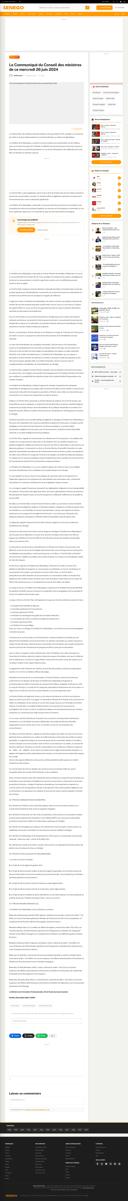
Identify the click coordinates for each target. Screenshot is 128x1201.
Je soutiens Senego (26, 230)
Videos (7, 1176)
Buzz (66, 14)
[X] (102, 1164)
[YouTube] (121, 2)
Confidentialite (100, 1153)
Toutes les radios (106, 216)
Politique (7, 14)
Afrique (41, 14)
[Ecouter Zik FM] (119, 184)
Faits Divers (8, 1173)
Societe (7, 1150)
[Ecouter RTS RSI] (119, 203)
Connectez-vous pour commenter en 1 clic (37, 1110)
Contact (98, 1150)
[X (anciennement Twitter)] (117, 2)
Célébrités (59, 14)
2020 (47, 1130)
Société (15, 14)
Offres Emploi (39, 1167)
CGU (97, 1156)
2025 (15, 1130)
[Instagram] (110, 1164)
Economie (8, 1156)
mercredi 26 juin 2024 (45, 1006)
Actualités (14, 57)
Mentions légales (61, 1190)
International (32, 14)
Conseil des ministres (29, 1006)
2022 (35, 1130)
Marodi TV (68, 1150)
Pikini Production (70, 1159)
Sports (73, 14)
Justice (22, 14)
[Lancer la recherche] (87, 7)
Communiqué (15, 1006)
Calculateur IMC (39, 1161)
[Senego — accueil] (13, 8)
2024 (22, 1130)
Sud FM (68, 1175)
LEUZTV (68, 1156)
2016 (73, 1130)
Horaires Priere (39, 1156)
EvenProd (68, 1153)
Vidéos (80, 14)
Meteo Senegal (39, 1150)
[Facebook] (113, 2)
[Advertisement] (64, 35)
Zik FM (67, 1172)
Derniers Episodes (71, 1147)
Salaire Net (38, 1153)
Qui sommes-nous (101, 1147)
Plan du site (54, 1190)
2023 (28, 1130)
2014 (86, 1130)
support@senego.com (88, 1188)
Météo (123, 14)
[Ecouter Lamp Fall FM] (119, 209)
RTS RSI (68, 1178)
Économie (49, 14)
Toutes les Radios (70, 1166)
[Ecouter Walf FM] (119, 197)
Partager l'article (43, 230)
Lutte (6, 1170)
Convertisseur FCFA (40, 1147)
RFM (67, 1169)
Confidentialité (73, 1190)
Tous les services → (40, 1173)
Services (116, 14)
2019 (54, 1130)
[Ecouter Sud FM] (119, 190)
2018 (60, 1130)
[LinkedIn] (115, 1164)
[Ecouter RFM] (119, 178)
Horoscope (38, 1164)
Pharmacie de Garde (41, 1159)
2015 (79, 1130)
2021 (41, 1130)
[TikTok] (124, 2)
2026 (9, 1130)
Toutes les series (106, 162)
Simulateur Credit (40, 1170)
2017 (67, 1130)
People (7, 1161)
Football (7, 1167)
